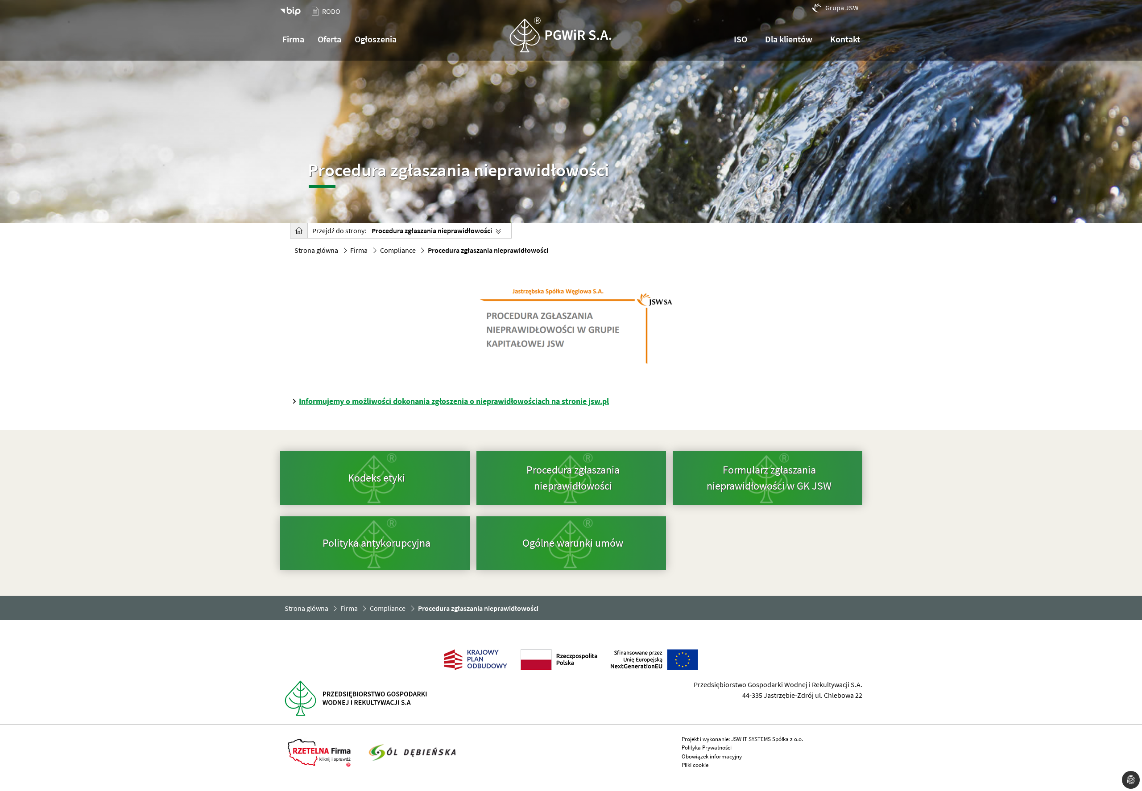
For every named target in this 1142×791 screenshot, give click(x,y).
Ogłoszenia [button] (376, 39)
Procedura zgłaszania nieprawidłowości (432, 230)
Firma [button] (293, 39)
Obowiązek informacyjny (712, 756)
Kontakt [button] (845, 39)
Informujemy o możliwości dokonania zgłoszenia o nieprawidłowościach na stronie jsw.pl (454, 401)
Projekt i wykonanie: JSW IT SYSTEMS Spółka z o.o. (742, 739)
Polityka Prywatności (707, 747)
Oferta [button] (329, 39)
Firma (359, 250)
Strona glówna (316, 250)
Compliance (398, 250)
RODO (331, 11)
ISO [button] (740, 39)
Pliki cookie (695, 765)
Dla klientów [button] (788, 39)
